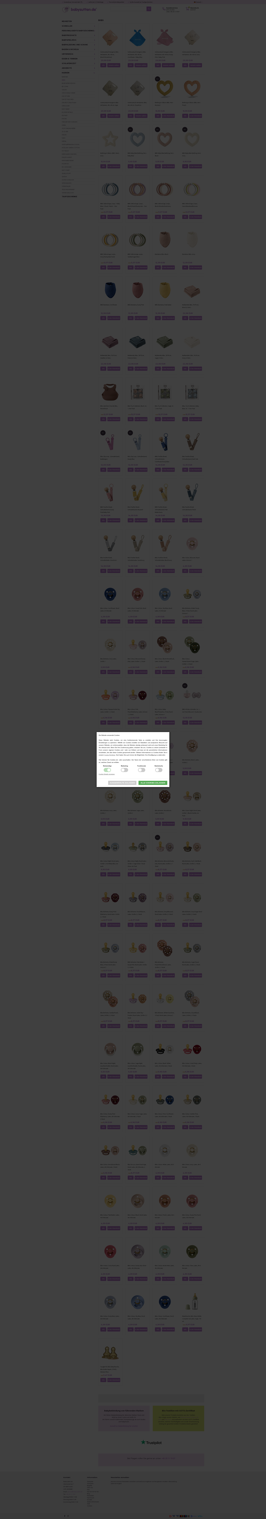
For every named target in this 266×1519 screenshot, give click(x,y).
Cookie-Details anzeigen (107, 774)
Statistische (159, 766)
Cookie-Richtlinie (109, 755)
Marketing (124, 766)
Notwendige (107, 766)
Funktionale (141, 766)
